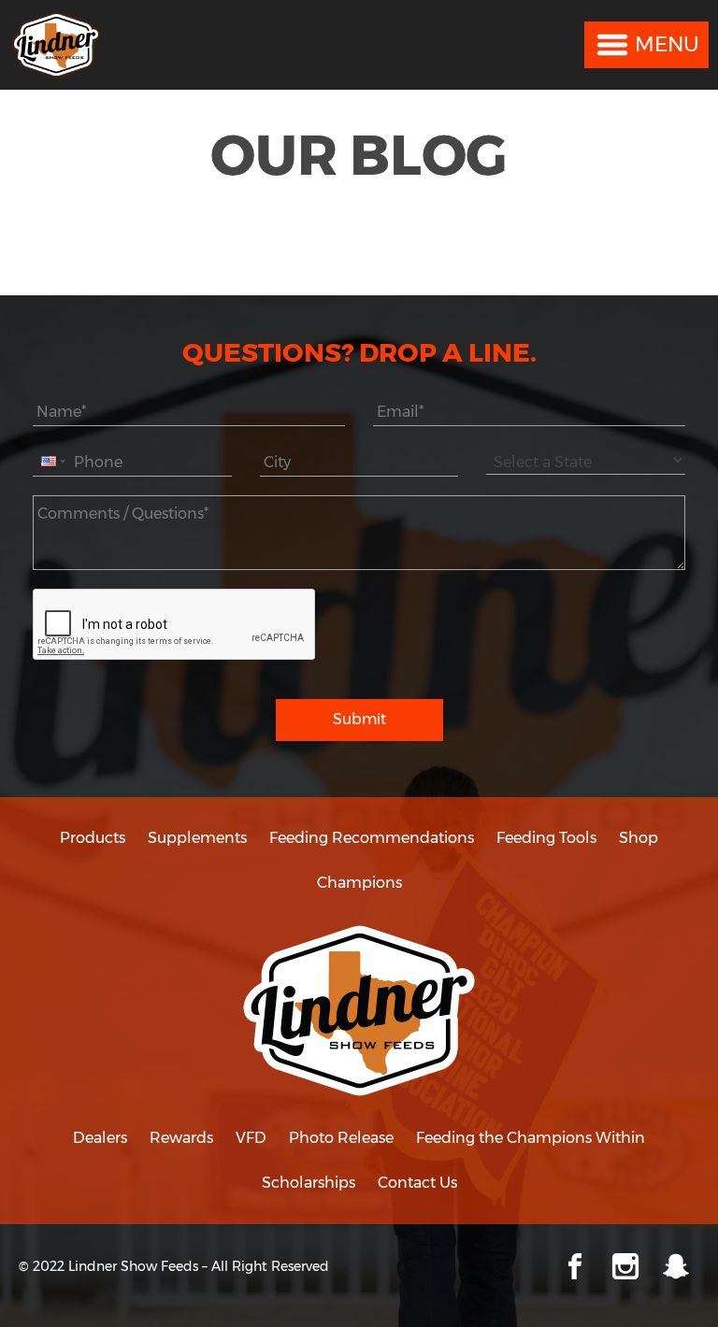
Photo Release (341, 1138)
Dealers (100, 1138)
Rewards (181, 1138)
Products (92, 838)
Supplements (197, 838)
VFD (251, 1138)
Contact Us (417, 1182)
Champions (359, 883)
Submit (359, 719)
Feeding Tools (546, 838)
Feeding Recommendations (371, 838)
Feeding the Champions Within (530, 1138)
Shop (638, 838)
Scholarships (308, 1182)
